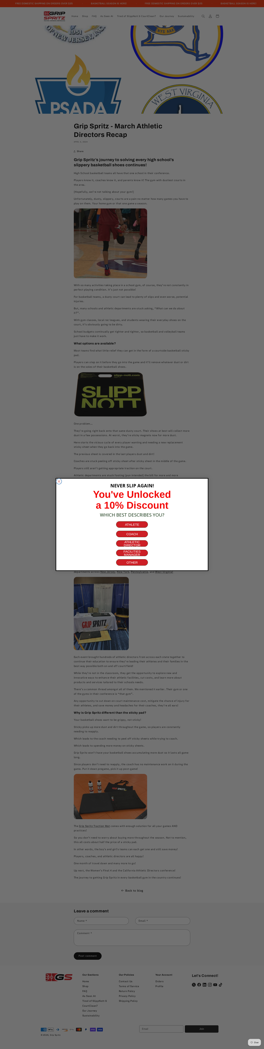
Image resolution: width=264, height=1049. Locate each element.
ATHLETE (132, 524)
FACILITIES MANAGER (132, 553)
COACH (132, 534)
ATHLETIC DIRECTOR (132, 543)
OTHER (132, 562)
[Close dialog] (59, 481)
